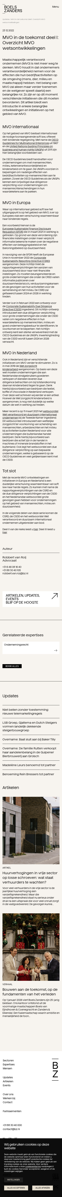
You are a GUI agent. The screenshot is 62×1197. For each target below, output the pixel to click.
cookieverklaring (33, 1166)
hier (36, 529)
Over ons (8, 1094)
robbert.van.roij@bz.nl (15, 573)
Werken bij (9, 1098)
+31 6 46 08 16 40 (11, 567)
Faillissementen (12, 1111)
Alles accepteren (16, 1188)
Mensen (7, 1068)
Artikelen (8, 1081)
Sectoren (8, 1060)
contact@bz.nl (11, 1129)
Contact (7, 1102)
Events (6, 1085)
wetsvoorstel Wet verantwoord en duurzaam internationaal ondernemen (30, 414)
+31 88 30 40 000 (12, 1125)
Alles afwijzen (43, 1188)
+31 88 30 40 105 (11, 570)
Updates (5, 19)
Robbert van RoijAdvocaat (14, 559)
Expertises (9, 1064)
